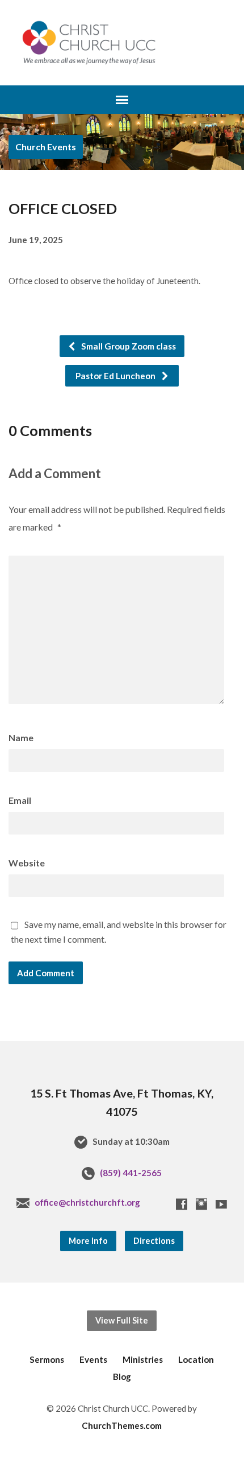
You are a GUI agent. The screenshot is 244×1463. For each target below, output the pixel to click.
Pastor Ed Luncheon (116, 376)
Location (196, 1359)
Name (21, 737)
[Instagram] (201, 1204)
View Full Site (121, 1320)
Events (93, 1359)
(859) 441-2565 (131, 1173)
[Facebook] (181, 1204)
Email (20, 800)
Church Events (45, 146)
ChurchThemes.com (122, 1425)
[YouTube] (221, 1204)
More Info (88, 1241)
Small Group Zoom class (127, 346)
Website (27, 862)
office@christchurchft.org (87, 1202)
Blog (122, 1376)
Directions (154, 1241)
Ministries (143, 1359)
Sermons (47, 1359)
